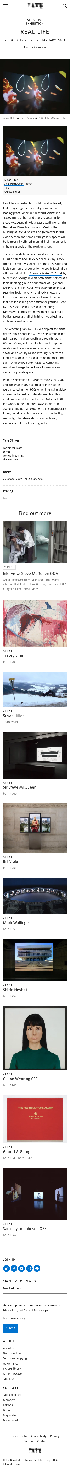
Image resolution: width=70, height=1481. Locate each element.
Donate (7, 1410)
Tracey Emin (10, 218)
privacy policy (17, 1318)
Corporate (9, 1415)
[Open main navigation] (13, 6)
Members (9, 1400)
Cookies (28, 1441)
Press (14, 1436)
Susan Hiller (53, 218)
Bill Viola (30, 223)
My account (10, 1420)
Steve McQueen (13, 223)
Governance (10, 1364)
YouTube (22, 1271)
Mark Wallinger (47, 223)
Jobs (24, 1436)
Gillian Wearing (38, 353)
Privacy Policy (10, 1310)
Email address (12, 1288)
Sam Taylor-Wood (29, 227)
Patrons (8, 1405)
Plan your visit (11, 459)
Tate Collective (12, 1395)
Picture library (12, 1369)
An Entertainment (27, 118)
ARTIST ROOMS (12, 1374)
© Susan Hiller (12, 191)
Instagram (30, 1271)
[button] (64, 6)
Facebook (14, 1271)
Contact (42, 1441)
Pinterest (37, 1271)
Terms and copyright (16, 1358)
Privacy (54, 1436)
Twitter (7, 1271)
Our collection (12, 1353)
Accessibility (38, 1436)
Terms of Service (33, 1310)
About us (9, 1348)
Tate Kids (8, 1379)
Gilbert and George (32, 218)
